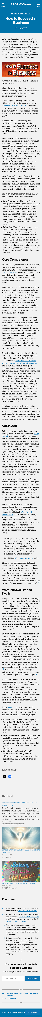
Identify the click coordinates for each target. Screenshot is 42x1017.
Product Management (21, 13)
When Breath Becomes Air (24, 558)
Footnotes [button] (8, 899)
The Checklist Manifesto (27, 911)
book (10, 707)
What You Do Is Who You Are (14, 106)
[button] (9, 224)
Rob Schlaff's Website (21, 4)
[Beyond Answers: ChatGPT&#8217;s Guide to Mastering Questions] (21, 838)
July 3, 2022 (22, 28)
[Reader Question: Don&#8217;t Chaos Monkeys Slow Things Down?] (21, 813)
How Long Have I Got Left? (16, 921)
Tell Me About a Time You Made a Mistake (18, 883)
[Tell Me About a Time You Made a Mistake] (21, 871)
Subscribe (33, 978)
